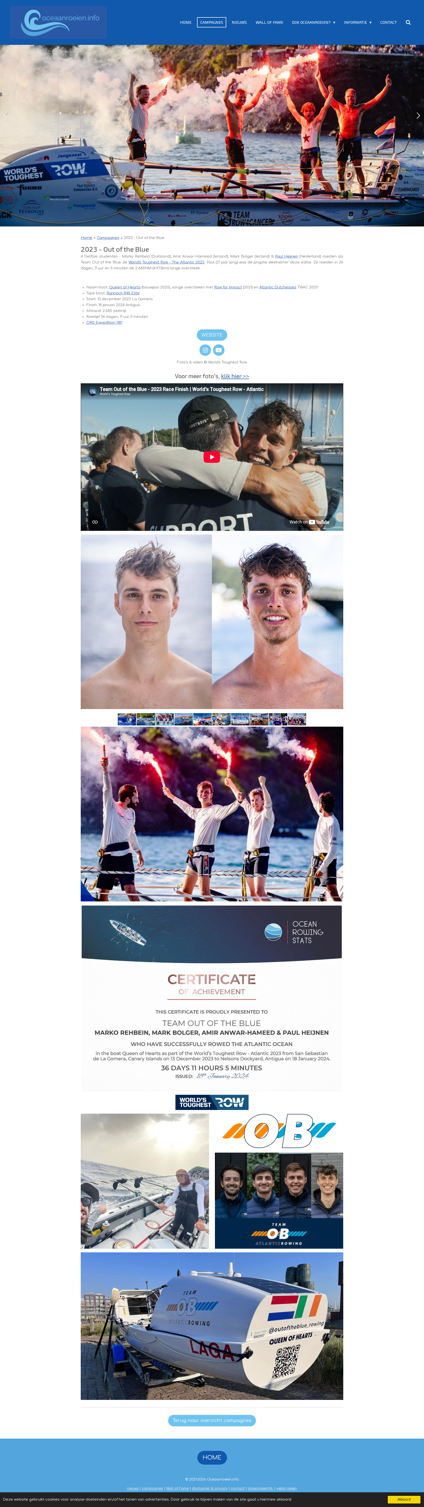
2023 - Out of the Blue (144, 238)
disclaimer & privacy (209, 1488)
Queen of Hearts (125, 287)
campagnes (152, 1488)
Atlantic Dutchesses (277, 287)
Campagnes (108, 238)
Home (86, 238)
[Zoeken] (408, 22)
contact (238, 1488)
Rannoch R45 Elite (123, 293)
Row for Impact (228, 287)
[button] (127, 719)
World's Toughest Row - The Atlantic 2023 (167, 262)
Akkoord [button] (404, 1499)
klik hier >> (235, 375)
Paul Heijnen (286, 256)
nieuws (133, 1488)
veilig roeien (287, 1488)
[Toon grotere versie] (212, 622)
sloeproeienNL (260, 1488)
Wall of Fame (177, 1488)
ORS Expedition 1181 (104, 323)
